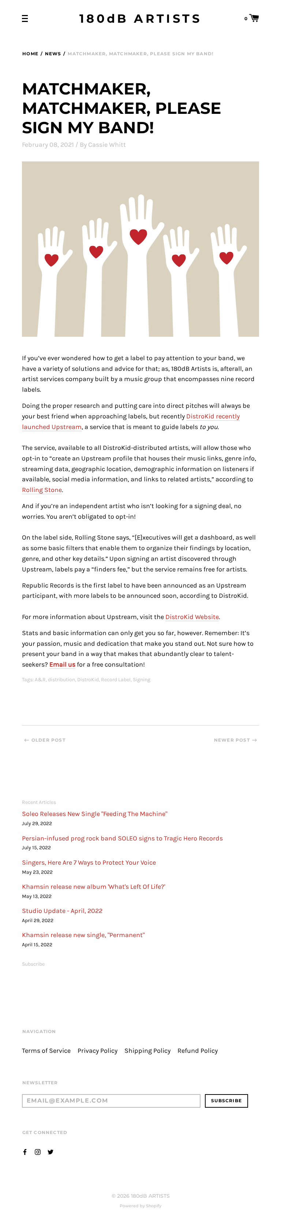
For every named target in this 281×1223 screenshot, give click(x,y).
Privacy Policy (97, 1051)
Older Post (48, 740)
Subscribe (33, 964)
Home (30, 53)
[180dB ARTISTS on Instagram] (38, 1151)
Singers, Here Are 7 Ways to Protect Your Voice (89, 862)
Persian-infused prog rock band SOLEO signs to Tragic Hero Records (122, 838)
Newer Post (232, 740)
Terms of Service (46, 1051)
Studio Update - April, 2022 (62, 911)
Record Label (116, 679)
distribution (61, 679)
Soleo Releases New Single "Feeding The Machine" (94, 814)
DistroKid (88, 679)
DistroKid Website (192, 617)
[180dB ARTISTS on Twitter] (50, 1151)
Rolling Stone (42, 490)
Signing (141, 679)
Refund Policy (197, 1051)
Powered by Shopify (140, 1205)
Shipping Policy (147, 1051)
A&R (40, 679)
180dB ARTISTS (140, 19)
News (53, 53)
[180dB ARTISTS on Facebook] (25, 1151)
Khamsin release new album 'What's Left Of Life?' (93, 887)
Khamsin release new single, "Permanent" (83, 935)
